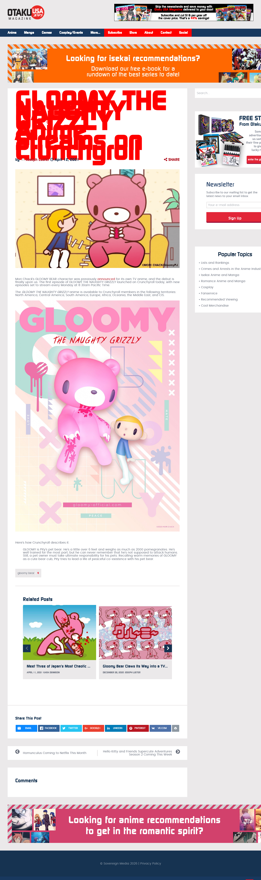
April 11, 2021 (34, 672)
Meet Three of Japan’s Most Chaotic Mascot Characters (72, 666)
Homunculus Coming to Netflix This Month (54, 753)
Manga (29, 33)
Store (133, 33)
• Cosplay (206, 287)
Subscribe (115, 33)
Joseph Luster (37, 159)
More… (95, 33)
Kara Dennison (51, 672)
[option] (59, 642)
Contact (166, 33)
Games (47, 33)
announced (106, 279)
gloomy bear (28, 573)
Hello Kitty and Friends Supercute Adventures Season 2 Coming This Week (137, 753)
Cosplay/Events (71, 33)
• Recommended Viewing (218, 299)
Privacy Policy (150, 863)
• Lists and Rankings (214, 262)
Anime (12, 33)
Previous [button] (27, 648)
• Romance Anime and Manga (222, 281)
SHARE (173, 159)
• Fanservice (208, 293)
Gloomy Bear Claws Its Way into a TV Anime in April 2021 (151, 666)
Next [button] (168, 648)
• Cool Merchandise (214, 305)
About (148, 33)
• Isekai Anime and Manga (219, 275)
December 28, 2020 (113, 672)
